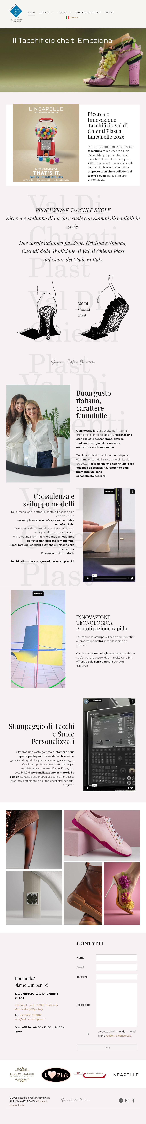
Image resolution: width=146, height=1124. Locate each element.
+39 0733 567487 (30, 1015)
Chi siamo (44, 12)
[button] (73, 17)
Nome (80, 957)
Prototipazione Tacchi (88, 12)
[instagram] (127, 1100)
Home (31, 12)
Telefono (82, 976)
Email (80, 967)
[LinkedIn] (121, 1100)
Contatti (109, 12)
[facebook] (133, 1100)
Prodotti (62, 12)
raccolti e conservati (118, 1035)
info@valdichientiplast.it (30, 1019)
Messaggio (83, 1004)
